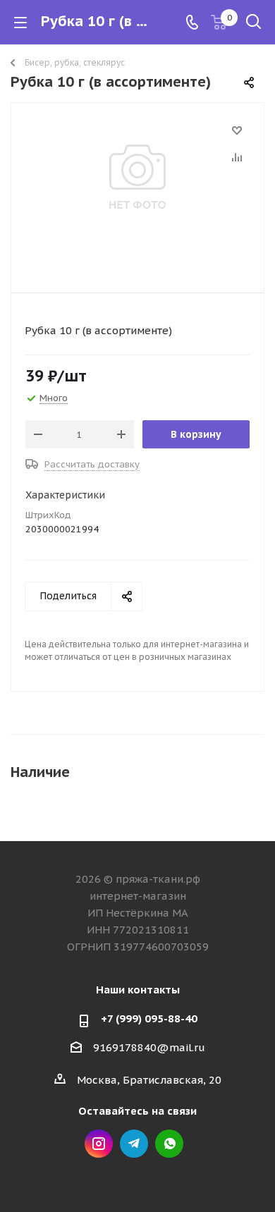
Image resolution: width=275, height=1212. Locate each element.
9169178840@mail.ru (149, 1047)
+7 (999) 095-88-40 (149, 1018)
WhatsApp (169, 1144)
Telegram (134, 1144)
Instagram (99, 1144)
